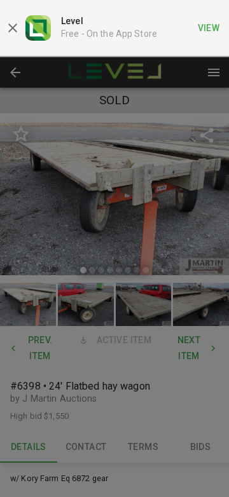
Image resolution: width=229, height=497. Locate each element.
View (209, 28)
